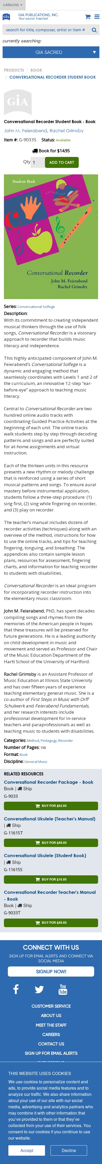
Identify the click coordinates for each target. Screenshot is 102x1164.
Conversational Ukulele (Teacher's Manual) (49, 818)
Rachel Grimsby (66, 130)
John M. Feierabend (25, 130)
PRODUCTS (14, 70)
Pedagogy (49, 740)
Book (36, 70)
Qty (27, 162)
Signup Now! (51, 971)
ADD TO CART (61, 162)
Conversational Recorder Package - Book (48, 782)
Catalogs (11, 5)
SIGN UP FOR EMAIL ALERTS (51, 1053)
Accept (26, 1150)
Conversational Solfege (36, 306)
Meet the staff (51, 1025)
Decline (69, 1150)
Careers (51, 1034)
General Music (35, 761)
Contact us (51, 1043)
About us (51, 1015)
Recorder (65, 740)
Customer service (51, 1006)
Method (33, 740)
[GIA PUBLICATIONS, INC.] (6, 16)
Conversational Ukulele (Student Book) (45, 855)
